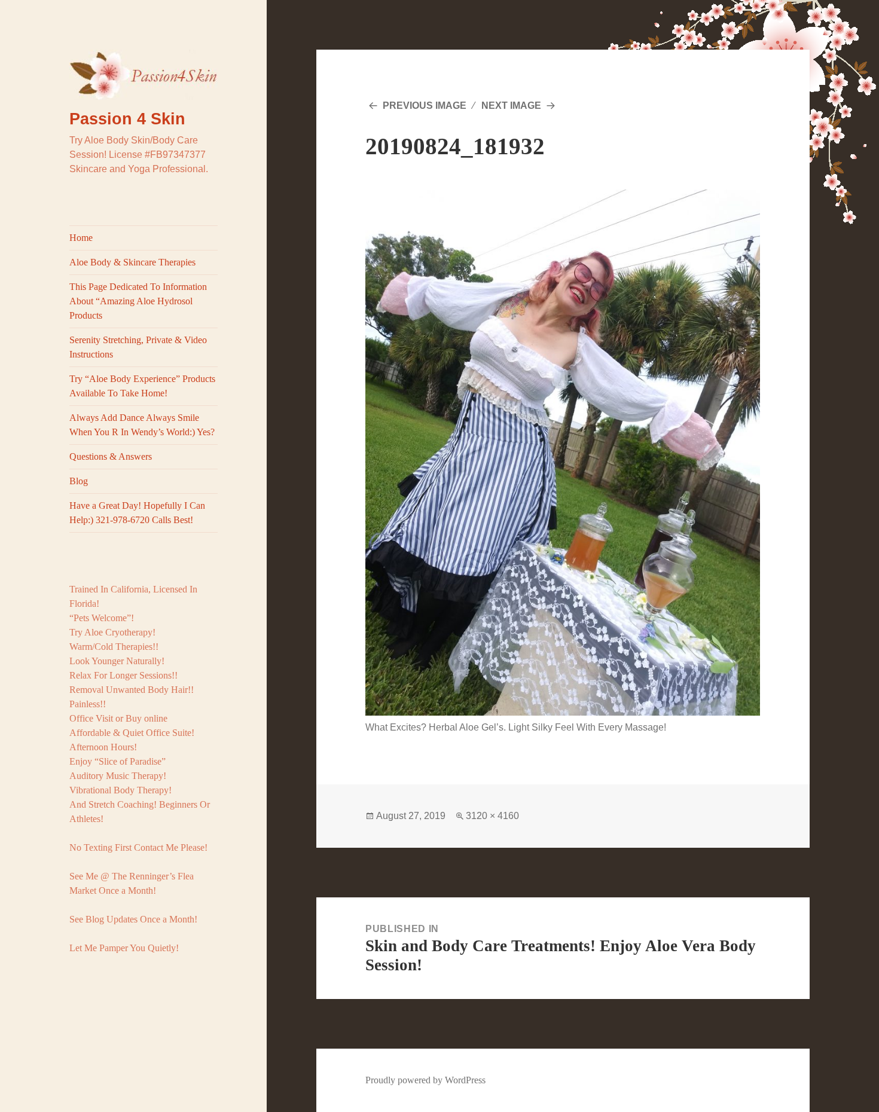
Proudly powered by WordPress (425, 1080)
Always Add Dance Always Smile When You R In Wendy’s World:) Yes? (142, 425)
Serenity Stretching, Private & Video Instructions (138, 347)
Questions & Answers (110, 456)
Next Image (511, 105)
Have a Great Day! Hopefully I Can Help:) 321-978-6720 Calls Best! (137, 512)
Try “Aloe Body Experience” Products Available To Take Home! (142, 386)
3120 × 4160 (492, 816)
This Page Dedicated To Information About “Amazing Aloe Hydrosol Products (138, 301)
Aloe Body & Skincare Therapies (132, 262)
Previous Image (424, 105)
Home (81, 238)
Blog (78, 481)
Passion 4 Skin (127, 119)
